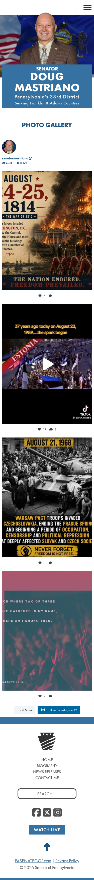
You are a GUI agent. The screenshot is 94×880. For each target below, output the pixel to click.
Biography (47, 765)
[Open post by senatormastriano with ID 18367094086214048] (47, 631)
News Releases (47, 771)
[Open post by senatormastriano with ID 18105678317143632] (47, 230)
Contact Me (47, 777)
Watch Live (47, 830)
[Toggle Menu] (87, 7)
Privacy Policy (67, 861)
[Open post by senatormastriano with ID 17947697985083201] (47, 364)
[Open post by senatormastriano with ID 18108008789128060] (47, 497)
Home (47, 759)
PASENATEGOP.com (33, 861)
